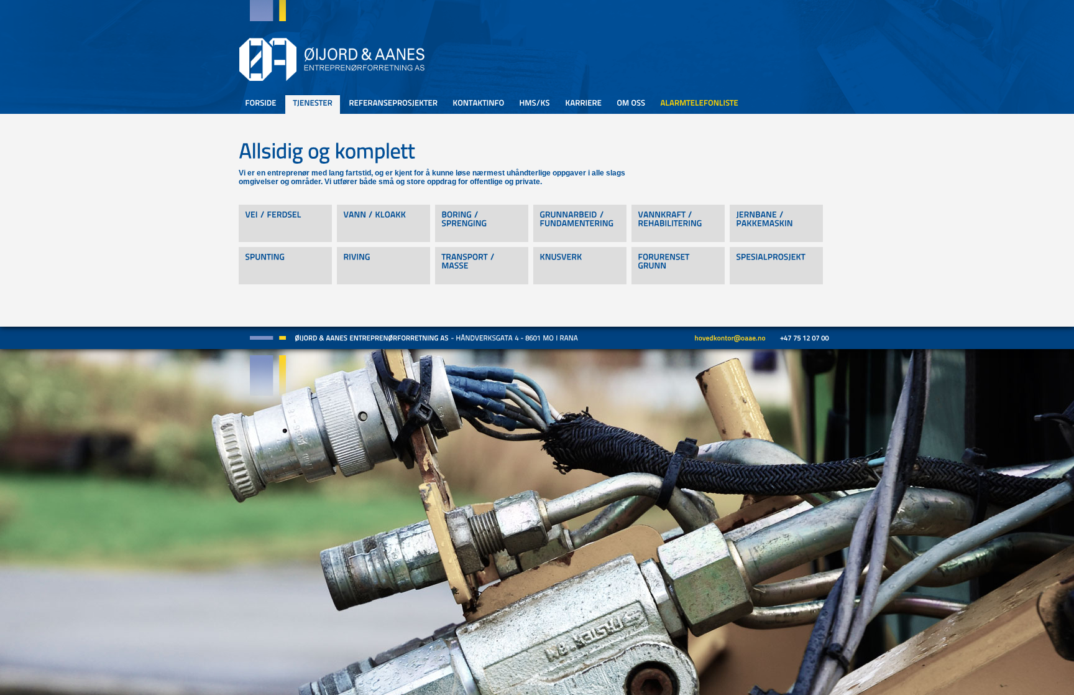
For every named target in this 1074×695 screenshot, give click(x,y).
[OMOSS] (630, 104)
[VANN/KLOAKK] (383, 223)
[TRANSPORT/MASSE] (481, 265)
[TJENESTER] (312, 106)
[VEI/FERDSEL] (285, 223)
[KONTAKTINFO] (478, 104)
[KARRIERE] (583, 104)
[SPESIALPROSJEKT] (776, 265)
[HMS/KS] (534, 104)
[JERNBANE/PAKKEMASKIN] (776, 223)
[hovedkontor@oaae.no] (730, 337)
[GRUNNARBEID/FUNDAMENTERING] (579, 223)
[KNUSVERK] (579, 265)
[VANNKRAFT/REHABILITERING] (678, 223)
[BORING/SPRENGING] (481, 223)
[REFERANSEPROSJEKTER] (393, 104)
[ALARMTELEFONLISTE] (699, 104)
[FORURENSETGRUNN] (678, 265)
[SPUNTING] (285, 265)
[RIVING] (383, 265)
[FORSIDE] (261, 104)
